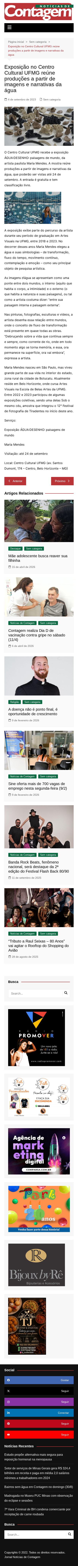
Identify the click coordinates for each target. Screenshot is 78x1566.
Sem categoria (52, 99)
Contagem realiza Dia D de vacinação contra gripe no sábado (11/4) (36, 635)
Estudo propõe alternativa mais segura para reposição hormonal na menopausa (33, 1457)
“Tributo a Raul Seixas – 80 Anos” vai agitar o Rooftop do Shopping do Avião (38, 945)
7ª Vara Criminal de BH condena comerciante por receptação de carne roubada (37, 1512)
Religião (14, 702)
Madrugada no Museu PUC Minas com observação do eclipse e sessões (38, 1498)
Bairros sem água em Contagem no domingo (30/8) (38, 1487)
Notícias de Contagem (22, 623)
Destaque (15, 548)
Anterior (17, 481)
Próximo (60, 481)
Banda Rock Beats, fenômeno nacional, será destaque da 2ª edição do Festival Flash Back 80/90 (38, 866)
